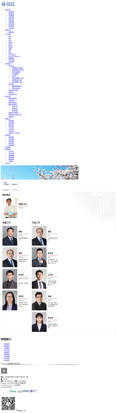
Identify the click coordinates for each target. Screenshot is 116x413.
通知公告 (11, 125)
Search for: (4, 363)
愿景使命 (11, 14)
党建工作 (8, 119)
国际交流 (8, 96)
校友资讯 (8, 135)
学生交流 (14, 106)
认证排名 (11, 28)
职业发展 (11, 61)
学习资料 (11, 127)
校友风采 (11, 141)
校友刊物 (11, 143)
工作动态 (11, 129)
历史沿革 (11, 18)
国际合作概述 (13, 98)
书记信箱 (11, 123)
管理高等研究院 (16, 86)
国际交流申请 (13, 104)
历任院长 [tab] (15, 190)
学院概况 (11, 16)
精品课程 (11, 58)
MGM (10, 44)
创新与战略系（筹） (18, 78)
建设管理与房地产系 (18, 70)
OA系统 (11, 151)
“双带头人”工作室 (14, 133)
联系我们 (11, 116)
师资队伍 (8, 30)
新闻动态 (11, 137)
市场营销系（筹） (17, 80)
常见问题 (14, 110)
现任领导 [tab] (6, 190)
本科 (10, 36)
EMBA (11, 47)
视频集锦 (11, 155)
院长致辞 (11, 12)
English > (7, 163)
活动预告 (11, 139)
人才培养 (8, 34)
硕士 (10, 38)
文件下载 (11, 153)
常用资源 (8, 149)
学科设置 (11, 24)
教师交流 (14, 108)
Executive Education (14, 56)
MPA (10, 50)
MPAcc (11, 53)
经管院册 (11, 159)
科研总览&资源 (13, 90)
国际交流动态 (13, 102)
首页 (5, 182)
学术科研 (8, 64)
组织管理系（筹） (17, 82)
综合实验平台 (13, 94)
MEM (10, 48)
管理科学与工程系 (17, 68)
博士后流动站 (16, 88)
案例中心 (11, 92)
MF (10, 51)
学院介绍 (8, 10)
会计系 (14, 76)
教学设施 (11, 26)
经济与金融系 (16, 72)
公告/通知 (11, 100)
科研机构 (11, 84)
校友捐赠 (11, 145)
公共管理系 (15, 74)
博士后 (11, 42)
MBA (10, 45)
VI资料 (11, 161)
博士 (10, 40)
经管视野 (11, 157)
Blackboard (12, 60)
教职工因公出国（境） (15, 114)
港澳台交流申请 (13, 112)
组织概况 (11, 121)
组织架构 (11, 22)
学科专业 (11, 66)
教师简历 (11, 32)
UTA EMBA (12, 54)
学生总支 (11, 131)
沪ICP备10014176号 (6, 385)
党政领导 (11, 20)
